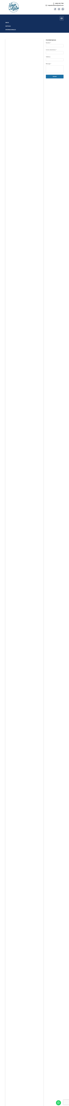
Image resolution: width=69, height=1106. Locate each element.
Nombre (48, 42)
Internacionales (10, 29)
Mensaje (48, 63)
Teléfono (48, 56)
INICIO (7, 22)
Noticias (8, 26)
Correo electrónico (51, 49)
